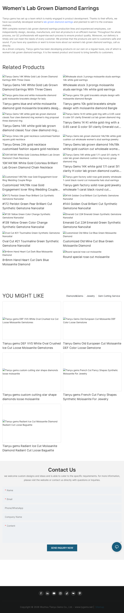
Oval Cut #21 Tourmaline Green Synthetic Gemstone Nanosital (30, 243)
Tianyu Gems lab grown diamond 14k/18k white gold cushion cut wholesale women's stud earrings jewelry (92, 147)
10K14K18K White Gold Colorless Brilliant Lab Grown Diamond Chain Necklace (30, 165)
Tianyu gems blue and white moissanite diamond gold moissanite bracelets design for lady (31, 106)
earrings (69, 21)
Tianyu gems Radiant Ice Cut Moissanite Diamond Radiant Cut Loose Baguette (29, 448)
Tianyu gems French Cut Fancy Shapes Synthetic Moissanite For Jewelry (90, 397)
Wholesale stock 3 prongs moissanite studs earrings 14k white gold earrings (89, 87)
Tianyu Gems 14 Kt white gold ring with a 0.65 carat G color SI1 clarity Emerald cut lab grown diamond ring (91, 125)
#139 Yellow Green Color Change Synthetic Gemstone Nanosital (24, 225)
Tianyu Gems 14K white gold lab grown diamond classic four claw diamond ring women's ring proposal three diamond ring (31, 128)
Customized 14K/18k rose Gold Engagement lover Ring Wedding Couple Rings (29, 187)
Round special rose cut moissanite (86, 257)
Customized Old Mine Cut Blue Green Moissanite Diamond (88, 243)
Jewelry (91, 295)
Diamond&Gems (74, 295)
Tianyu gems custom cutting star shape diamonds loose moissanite (29, 397)
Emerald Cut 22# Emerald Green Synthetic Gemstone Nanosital (92, 225)
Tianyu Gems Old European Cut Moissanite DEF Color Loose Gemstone (92, 345)
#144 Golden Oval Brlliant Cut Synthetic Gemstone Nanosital (90, 206)
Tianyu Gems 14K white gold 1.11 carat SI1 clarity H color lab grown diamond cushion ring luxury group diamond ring (92, 169)
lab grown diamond (54, 21)
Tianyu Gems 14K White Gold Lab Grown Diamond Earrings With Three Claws (30, 87)
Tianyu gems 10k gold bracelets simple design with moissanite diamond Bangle (90, 106)
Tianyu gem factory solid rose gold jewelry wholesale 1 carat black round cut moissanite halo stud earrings (92, 187)
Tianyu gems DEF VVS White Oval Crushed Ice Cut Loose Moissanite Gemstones (31, 345)
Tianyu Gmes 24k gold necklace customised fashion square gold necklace (30, 147)
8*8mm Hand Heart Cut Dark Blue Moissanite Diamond (25, 262)
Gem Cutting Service (109, 295)
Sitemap (99, 607)
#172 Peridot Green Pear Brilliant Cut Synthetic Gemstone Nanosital (27, 206)
